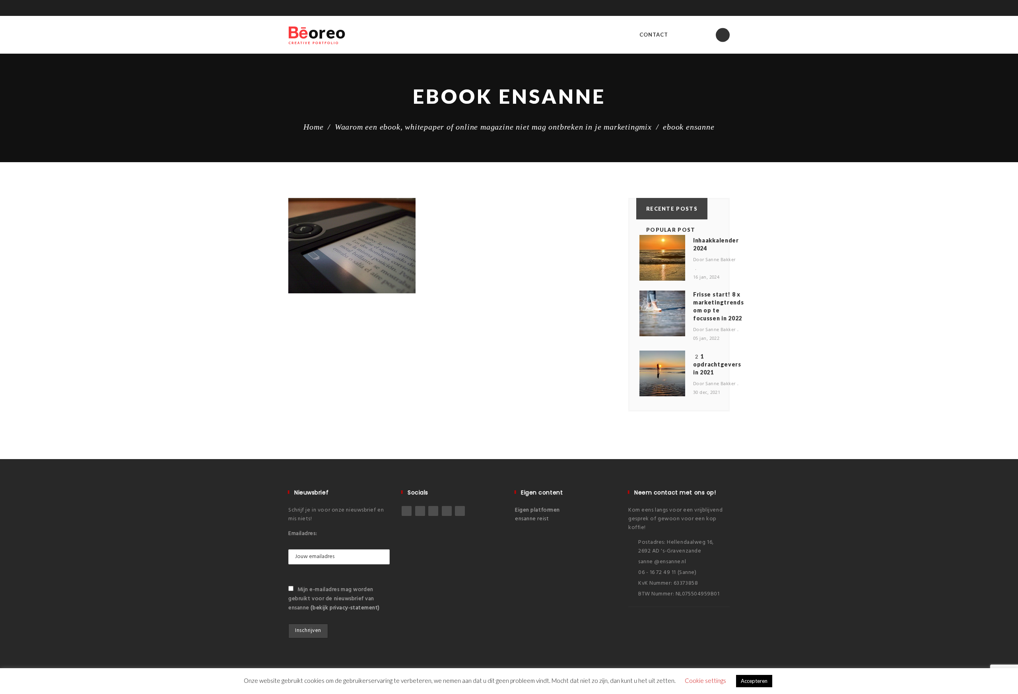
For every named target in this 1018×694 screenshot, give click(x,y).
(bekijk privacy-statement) (345, 608)
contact (653, 34)
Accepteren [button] (754, 681)
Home (313, 126)
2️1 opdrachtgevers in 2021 (717, 364)
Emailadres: (302, 533)
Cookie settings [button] (705, 680)
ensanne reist (532, 518)
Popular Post (671, 230)
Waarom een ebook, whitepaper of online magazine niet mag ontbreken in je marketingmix (493, 126)
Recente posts (671, 208)
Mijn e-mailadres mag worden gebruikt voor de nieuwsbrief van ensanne (334, 599)
